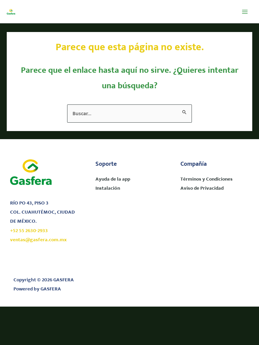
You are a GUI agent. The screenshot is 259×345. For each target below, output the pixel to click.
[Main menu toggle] (244, 11)
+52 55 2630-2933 (29, 231)
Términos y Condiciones (206, 179)
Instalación (107, 188)
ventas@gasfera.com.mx (38, 240)
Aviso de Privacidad (202, 188)
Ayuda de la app (112, 179)
